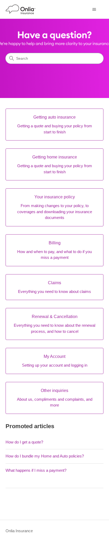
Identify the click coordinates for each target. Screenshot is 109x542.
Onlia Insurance (19, 531)
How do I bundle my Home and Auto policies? (45, 456)
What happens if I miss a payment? (36, 470)
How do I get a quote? (24, 442)
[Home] (21, 9)
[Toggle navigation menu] (94, 9)
